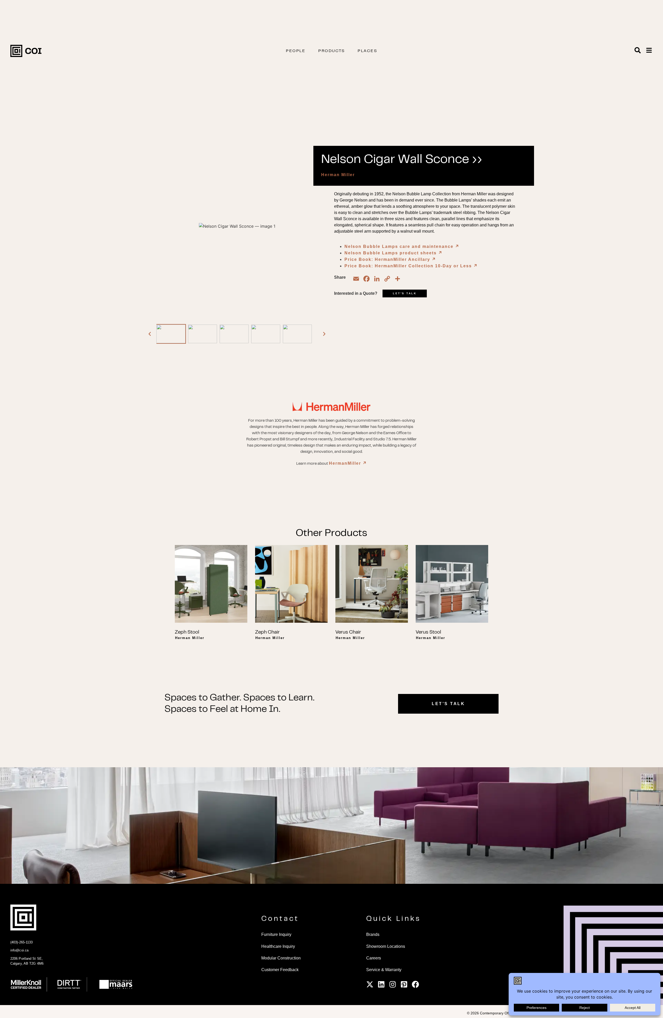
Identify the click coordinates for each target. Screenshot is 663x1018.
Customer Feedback (280, 969)
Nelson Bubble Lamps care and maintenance (401, 246)
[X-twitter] (369, 984)
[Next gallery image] (324, 334)
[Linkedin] (381, 984)
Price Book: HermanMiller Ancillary (390, 259)
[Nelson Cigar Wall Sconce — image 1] (170, 334)
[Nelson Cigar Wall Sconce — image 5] (297, 334)
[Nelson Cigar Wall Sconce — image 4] (265, 334)
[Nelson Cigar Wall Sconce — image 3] (234, 334)
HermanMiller (348, 463)
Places (367, 51)
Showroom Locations (385, 946)
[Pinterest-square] (404, 984)
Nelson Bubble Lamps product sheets (393, 253)
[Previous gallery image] (149, 334)
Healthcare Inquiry (278, 946)
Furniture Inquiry (276, 934)
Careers (373, 958)
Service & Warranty (383, 969)
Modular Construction (281, 958)
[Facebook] (415, 984)
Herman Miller (338, 175)
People (295, 51)
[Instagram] (392, 984)
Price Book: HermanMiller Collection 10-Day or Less (411, 266)
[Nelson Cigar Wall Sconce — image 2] (202, 334)
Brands (372, 934)
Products (331, 51)
